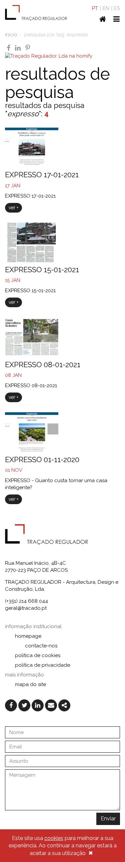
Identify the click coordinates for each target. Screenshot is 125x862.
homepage (28, 636)
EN (106, 8)
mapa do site (30, 684)
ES (117, 8)
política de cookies (37, 655)
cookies (53, 838)
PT (95, 8)
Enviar (108, 818)
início (11, 35)
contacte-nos (41, 646)
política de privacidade (42, 665)
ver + (13, 207)
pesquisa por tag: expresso (56, 35)
